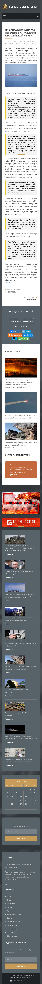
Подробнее (9, 554)
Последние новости (13, 922)
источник (8, 283)
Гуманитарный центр (14, 914)
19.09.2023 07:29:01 (11, 41)
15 (30, 797)
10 (7, 797)
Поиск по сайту (12, 929)
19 (16, 800)
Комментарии (11, 932)
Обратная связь (12, 936)
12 (16, 797)
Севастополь (11, 904)
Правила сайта (12, 925)
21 (26, 800)
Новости (25, 41)
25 (12, 804)
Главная (9, 918)
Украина (9, 911)
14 (26, 797)
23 (35, 800)
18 (12, 800)
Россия (31, 41)
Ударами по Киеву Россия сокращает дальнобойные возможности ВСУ (20, 416)
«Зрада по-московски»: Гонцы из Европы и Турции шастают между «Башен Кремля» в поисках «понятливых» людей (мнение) (18, 383)
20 (21, 800)
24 (7, 804)
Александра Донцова (13, 44)
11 (12, 797)
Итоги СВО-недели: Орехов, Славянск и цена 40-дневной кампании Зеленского (21, 445)
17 (7, 800)
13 (21, 797)
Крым (9, 900)
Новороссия (11, 907)
